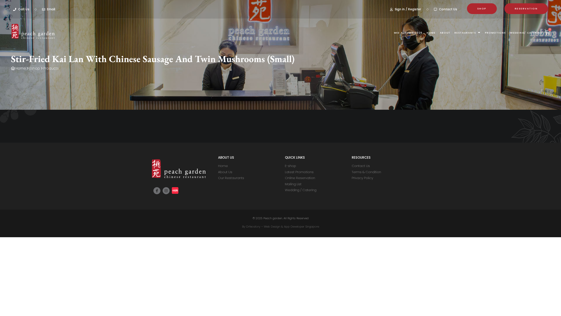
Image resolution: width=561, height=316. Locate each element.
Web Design (272, 226)
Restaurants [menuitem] (465, 32)
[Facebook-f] (156, 190)
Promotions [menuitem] (495, 32)
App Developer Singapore (301, 226)
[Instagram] (166, 190)
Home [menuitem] (431, 32)
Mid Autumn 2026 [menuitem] (408, 32)
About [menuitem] (445, 32)
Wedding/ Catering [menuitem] (526, 32)
